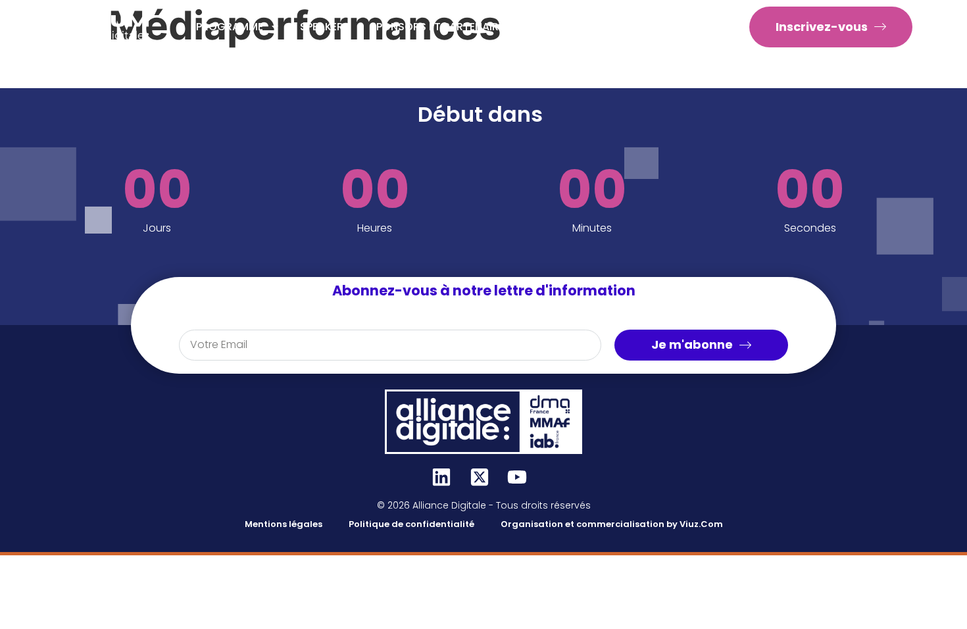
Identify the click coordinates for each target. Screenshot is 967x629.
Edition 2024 (674, 26)
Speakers (325, 26)
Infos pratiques (575, 26)
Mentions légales (283, 524)
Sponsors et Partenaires (440, 26)
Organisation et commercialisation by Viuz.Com (612, 524)
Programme (229, 26)
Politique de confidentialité (411, 524)
